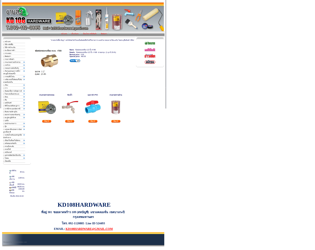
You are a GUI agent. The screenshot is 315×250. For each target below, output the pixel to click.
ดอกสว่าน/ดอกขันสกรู (12, 115)
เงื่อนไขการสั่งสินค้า (89, 34)
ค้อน (6, 97)
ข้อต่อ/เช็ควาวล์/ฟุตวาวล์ (13, 91)
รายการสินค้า (9, 59)
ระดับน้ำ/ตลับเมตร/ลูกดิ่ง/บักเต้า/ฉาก (12, 136)
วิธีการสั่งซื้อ (8, 44)
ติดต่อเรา (103, 34)
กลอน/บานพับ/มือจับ (11, 68)
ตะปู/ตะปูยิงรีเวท (10, 117)
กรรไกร (7, 65)
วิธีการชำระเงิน (9, 47)
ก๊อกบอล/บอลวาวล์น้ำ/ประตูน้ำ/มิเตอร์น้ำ (11, 72)
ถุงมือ (6, 120)
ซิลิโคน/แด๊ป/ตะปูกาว (11, 106)
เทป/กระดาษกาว (10, 123)
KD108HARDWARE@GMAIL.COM (89, 228)
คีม (5, 100)
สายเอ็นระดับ (9, 146)
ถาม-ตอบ (7, 53)
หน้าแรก (64, 34)
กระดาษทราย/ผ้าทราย (12, 62)
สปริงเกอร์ (8, 152)
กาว (6, 88)
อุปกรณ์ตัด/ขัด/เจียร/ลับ (12, 155)
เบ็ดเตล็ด (7, 161)
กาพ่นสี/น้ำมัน (9, 77)
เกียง (6, 85)
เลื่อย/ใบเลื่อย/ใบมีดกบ (12, 140)
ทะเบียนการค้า (9, 50)
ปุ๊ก (5, 126)
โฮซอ (6, 158)
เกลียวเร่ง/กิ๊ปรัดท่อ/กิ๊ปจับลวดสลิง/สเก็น (12, 81)
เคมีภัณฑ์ (7, 103)
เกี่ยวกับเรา (75, 34)
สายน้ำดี (7, 149)
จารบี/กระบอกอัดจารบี (12, 109)
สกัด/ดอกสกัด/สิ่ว (10, 143)
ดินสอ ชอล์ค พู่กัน (10, 112)
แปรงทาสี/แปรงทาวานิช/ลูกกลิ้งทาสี (12, 130)
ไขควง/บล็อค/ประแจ (11, 94)
